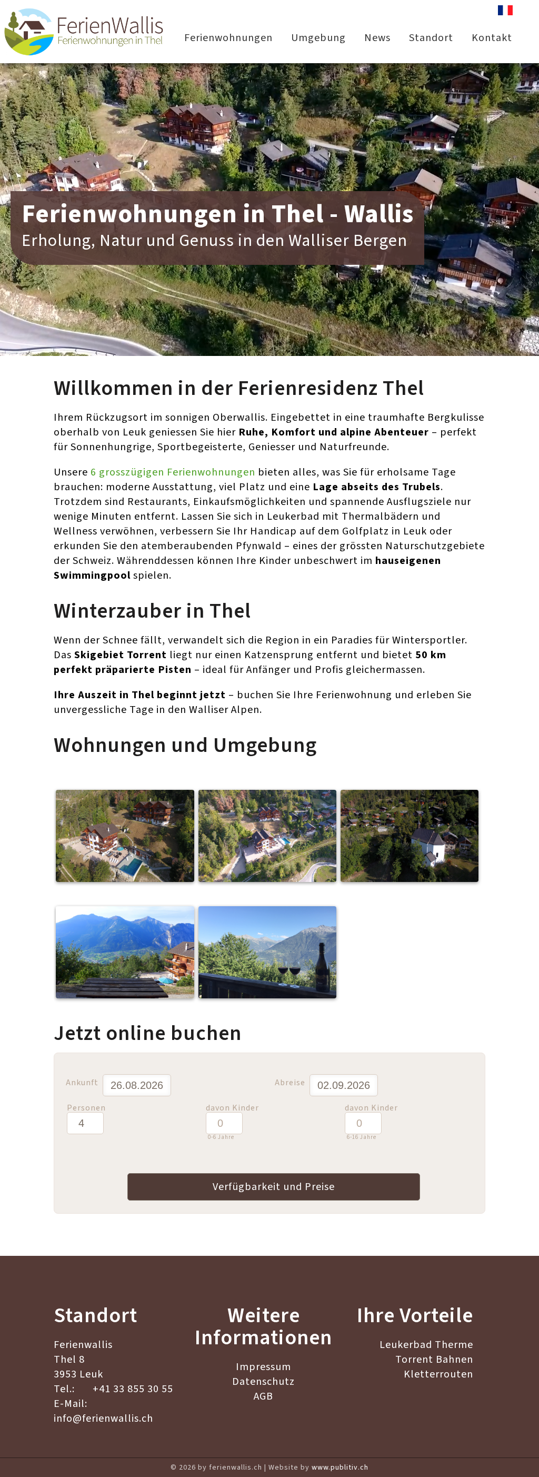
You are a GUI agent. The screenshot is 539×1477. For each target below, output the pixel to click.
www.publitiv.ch (340, 1467)
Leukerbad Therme (426, 1344)
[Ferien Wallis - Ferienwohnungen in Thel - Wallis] (84, 31)
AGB (263, 1396)
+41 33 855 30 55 (133, 1389)
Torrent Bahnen (434, 1359)
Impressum (263, 1367)
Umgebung (318, 38)
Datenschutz (263, 1381)
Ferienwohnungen (228, 38)
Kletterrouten (438, 1374)
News (377, 38)
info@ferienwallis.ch (103, 1418)
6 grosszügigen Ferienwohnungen (173, 472)
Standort (431, 38)
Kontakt (492, 38)
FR (505, 12)
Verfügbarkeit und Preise (274, 1186)
